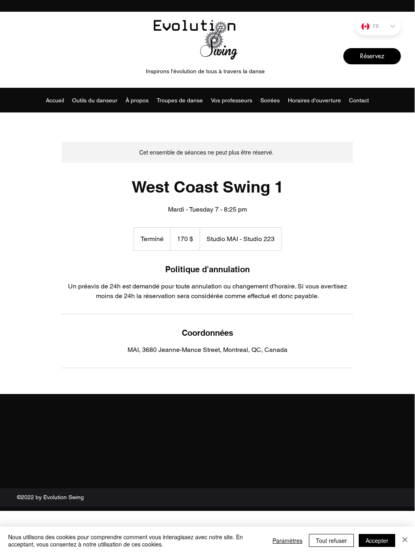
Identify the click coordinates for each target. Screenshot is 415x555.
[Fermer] (405, 540)
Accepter (377, 540)
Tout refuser (331, 540)
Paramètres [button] (287, 540)
